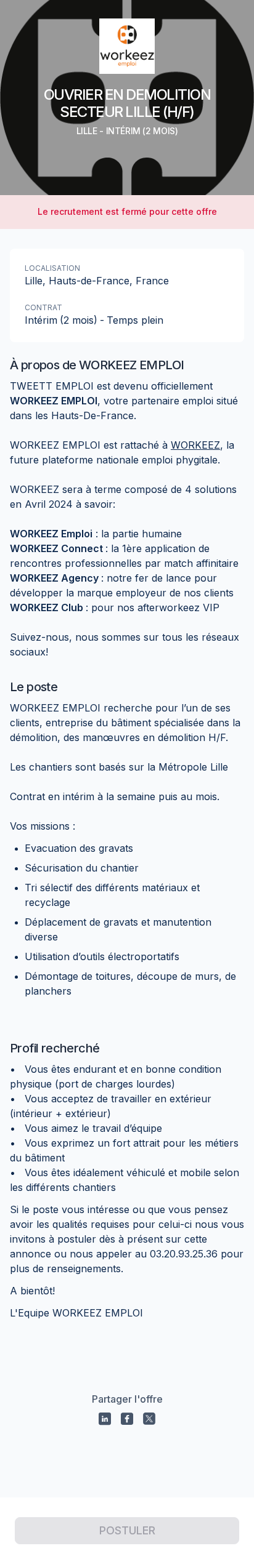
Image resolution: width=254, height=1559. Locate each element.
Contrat (43, 307)
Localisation (52, 268)
